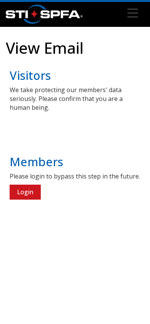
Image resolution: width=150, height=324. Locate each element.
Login (25, 192)
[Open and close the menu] (112, 13)
